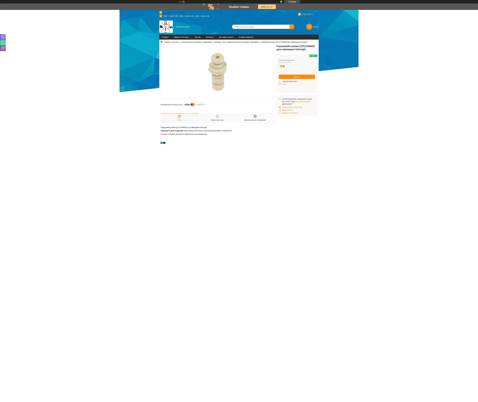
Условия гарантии (246, 37)
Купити (297, 77)
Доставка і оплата (226, 37)
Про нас (198, 37)
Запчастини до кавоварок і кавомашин (196, 42)
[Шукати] (292, 26)
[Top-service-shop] (166, 26)
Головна (165, 37)
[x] (164, 143)
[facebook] (162, 143)
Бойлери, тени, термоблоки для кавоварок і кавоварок (236, 42)
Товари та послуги (181, 37)
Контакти (210, 37)
